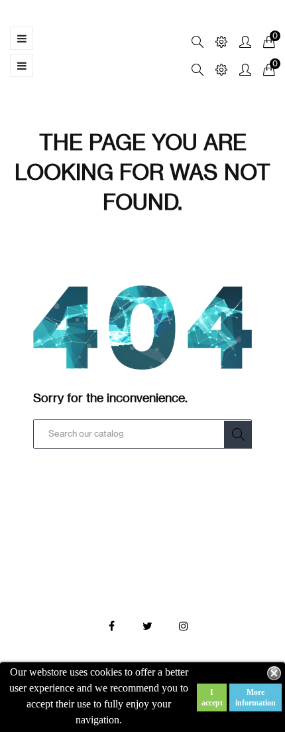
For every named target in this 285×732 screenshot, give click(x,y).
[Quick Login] (239, 42)
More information (255, 697)
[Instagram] (183, 626)
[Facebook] (112, 626)
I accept (212, 697)
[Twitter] (148, 626)
